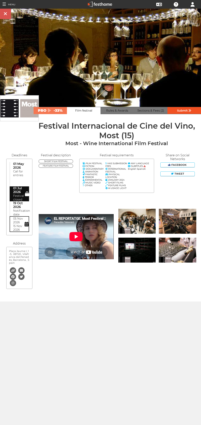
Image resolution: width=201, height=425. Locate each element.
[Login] (193, 4)
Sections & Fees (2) (150, 110)
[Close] (5, 14)
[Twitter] (21, 276)
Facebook (179, 164)
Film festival (83, 110)
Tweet (179, 173)
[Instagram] (13, 282)
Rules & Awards (117, 110)
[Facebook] (13, 276)
